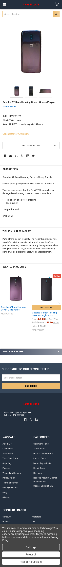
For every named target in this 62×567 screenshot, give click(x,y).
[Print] (16, 156)
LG (33, 521)
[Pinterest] (33, 156)
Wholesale (7, 453)
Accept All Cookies (31, 562)
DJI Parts (37, 473)
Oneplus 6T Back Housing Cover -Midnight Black (44, 314)
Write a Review (9, 106)
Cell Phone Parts (41, 444)
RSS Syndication (10, 487)
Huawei (6, 521)
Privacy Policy (8, 478)
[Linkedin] (27, 156)
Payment (6, 468)
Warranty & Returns (11, 473)
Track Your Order (10, 458)
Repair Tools (39, 468)
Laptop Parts (39, 458)
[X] (22, 156)
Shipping (6, 463)
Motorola (36, 516)
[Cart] (57, 4)
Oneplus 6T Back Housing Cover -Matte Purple (13, 308)
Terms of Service (10, 482)
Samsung (7, 516)
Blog (4, 492)
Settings (31, 547)
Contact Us (7, 448)
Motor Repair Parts (42, 463)
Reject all (31, 554)
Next (58, 304)
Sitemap (6, 497)
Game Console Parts (43, 453)
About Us (7, 444)
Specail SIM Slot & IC (43, 486)
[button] (31, 145)
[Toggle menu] (4, 4)
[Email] (10, 156)
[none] (31, 53)
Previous (3, 304)
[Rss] (36, 419)
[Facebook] (4, 156)
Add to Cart (47, 307)
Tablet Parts (38, 448)
